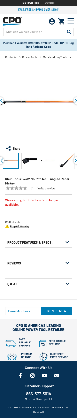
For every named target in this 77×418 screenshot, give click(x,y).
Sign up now (56, 311)
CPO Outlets (49, 2)
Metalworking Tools (55, 57)
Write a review (46, 188)
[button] (10, 160)
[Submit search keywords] (69, 32)
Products (11, 57)
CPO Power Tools (31, 2)
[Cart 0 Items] (61, 21)
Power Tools (29, 57)
